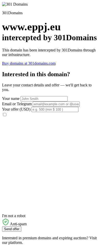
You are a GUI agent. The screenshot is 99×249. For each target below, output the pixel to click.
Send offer (11, 229)
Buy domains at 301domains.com (29, 63)
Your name (11, 98)
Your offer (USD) (16, 109)
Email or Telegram (17, 104)
